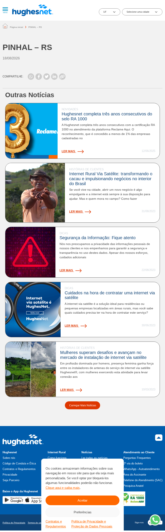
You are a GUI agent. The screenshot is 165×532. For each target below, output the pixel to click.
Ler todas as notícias (94, 457)
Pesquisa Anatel (133, 485)
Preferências (83, 512)
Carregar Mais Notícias (82, 405)
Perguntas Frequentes (137, 457)
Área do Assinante (134, 474)
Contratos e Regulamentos (56, 524)
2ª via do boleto (133, 463)
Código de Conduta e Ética (19, 463)
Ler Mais (69, 151)
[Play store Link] (16, 499)
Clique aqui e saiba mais (63, 488)
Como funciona (57, 457)
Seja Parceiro (11, 480)
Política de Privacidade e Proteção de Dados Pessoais (91, 524)
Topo (158, 437)
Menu (5, 13)
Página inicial (16, 27)
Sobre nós (9, 457)
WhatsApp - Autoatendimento (141, 469)
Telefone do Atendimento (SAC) (142, 480)
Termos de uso (35, 522)
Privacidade (10, 474)
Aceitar (82, 500)
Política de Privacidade (14, 522)
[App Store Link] (36, 500)
